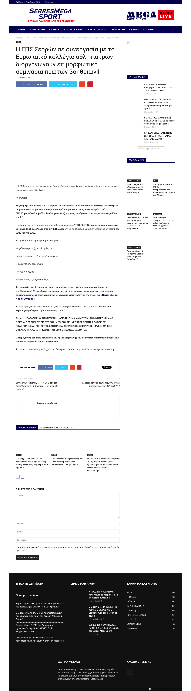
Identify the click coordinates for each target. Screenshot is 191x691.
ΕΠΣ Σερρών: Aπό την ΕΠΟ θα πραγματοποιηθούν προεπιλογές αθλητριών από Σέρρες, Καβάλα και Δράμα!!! (39, 616)
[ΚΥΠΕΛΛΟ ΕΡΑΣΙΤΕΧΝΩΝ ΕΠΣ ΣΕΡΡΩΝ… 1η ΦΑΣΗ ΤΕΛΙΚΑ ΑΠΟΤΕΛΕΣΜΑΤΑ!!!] (134, 136)
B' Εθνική (131, 619)
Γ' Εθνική (131, 597)
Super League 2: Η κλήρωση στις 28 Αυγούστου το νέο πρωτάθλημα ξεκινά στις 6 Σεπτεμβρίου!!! (40, 605)
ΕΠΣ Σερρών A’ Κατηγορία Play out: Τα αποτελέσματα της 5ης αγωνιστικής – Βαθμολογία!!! (67, 462)
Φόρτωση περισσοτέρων (150, 148)
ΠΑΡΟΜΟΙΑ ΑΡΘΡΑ (27, 427)
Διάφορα (134, 29)
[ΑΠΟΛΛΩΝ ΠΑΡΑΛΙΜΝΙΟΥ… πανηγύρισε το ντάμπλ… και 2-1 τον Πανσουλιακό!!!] (134, 88)
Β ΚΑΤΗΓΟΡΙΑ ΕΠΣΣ (98, 29)
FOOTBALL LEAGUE (136, 614)
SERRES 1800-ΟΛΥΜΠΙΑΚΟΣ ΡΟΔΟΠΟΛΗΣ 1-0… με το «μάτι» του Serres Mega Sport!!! (159, 121)
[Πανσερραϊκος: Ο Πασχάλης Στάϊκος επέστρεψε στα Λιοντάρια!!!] (138, 241)
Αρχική (22, 29)
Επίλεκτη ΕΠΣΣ (134, 623)
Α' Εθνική (131, 610)
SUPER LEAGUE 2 (134, 181)
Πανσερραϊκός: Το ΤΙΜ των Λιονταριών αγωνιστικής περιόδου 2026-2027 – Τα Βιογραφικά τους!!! (34, 628)
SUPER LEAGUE (37, 29)
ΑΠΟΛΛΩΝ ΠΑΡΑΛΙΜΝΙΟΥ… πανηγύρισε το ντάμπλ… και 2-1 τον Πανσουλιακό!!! (159, 87)
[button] (171, 29)
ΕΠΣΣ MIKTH (118, 29)
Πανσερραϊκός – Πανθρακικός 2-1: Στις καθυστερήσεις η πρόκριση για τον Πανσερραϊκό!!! (163, 223)
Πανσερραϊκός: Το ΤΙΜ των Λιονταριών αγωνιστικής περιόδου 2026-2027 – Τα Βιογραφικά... (137, 223)
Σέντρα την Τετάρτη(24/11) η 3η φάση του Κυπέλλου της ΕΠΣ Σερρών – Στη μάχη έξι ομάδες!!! (37, 386)
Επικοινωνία (49, 2)
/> (148, 689)
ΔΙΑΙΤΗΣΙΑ (132, 628)
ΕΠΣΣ (27, 37)
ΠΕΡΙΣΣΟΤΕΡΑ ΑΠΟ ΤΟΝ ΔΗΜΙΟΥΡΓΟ (57, 427)
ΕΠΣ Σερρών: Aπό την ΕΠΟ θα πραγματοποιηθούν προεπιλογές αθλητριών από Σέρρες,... (164, 189)
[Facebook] (173, 2)
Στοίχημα (148, 29)
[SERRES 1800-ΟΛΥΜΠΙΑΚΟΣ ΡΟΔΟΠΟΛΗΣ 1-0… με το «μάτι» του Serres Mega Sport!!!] (134, 121)
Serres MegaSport (47, 403)
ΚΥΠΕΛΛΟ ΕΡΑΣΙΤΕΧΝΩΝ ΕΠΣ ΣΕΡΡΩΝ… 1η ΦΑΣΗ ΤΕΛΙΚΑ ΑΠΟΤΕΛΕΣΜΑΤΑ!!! (158, 136)
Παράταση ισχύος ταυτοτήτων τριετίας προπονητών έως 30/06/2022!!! (100, 384)
